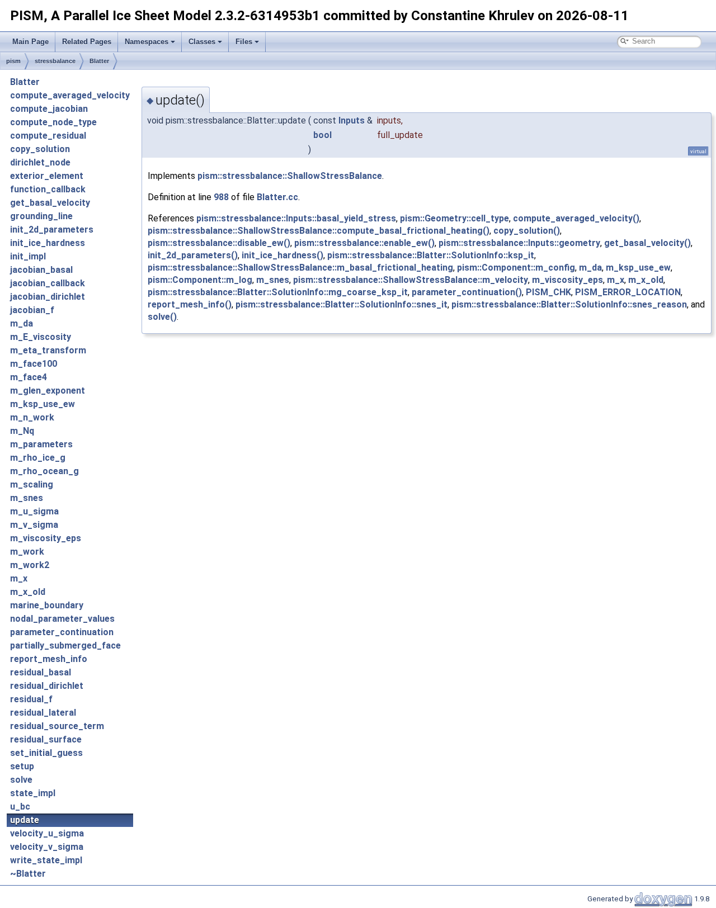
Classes (202, 41)
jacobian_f (32, 310)
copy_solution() (526, 230)
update (24, 820)
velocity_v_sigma (46, 846)
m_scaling (31, 484)
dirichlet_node (40, 162)
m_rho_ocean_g (44, 471)
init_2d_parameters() (193, 255)
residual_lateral (43, 712)
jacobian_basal (41, 269)
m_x (18, 578)
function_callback (48, 189)
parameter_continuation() (467, 292)
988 (221, 197)
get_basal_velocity (50, 202)
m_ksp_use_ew (42, 404)
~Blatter (28, 873)
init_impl (28, 256)
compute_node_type (53, 122)
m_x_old (27, 592)
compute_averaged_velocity (70, 95)
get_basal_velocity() (647, 243)
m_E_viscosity (40, 337)
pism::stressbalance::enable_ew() (364, 243)
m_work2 (29, 565)
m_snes (26, 498)
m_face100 (33, 363)
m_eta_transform (48, 350)
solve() (162, 316)
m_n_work (32, 417)
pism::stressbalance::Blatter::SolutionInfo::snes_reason (569, 304)
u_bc (20, 806)
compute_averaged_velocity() (576, 218)
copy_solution (40, 149)
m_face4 (28, 377)
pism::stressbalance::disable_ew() (219, 243)
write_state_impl (46, 860)
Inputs (351, 120)
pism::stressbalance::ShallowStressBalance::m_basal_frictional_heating (300, 267)
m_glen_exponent (47, 390)
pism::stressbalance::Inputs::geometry (519, 243)
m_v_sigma (34, 524)
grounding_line (41, 216)
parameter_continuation (62, 632)
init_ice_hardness (47, 243)
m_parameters (41, 444)
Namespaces (146, 41)
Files (243, 41)
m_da (21, 323)
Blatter (99, 61)
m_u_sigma (34, 511)
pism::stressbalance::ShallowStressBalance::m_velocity (410, 280)
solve (21, 779)
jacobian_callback (47, 283)
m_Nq (22, 430)
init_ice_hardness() (282, 255)
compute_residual (48, 135)
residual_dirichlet (46, 685)
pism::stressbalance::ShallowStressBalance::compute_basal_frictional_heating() (318, 230)
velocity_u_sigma (47, 833)
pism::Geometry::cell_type (454, 218)
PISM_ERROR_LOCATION (628, 292)
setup (22, 766)
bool (322, 135)
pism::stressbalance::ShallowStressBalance (289, 176)
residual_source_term (57, 726)
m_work (27, 551)
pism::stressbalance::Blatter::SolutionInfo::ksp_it (430, 255)
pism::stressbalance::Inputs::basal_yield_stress (296, 218)
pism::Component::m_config (516, 267)
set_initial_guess (46, 753)
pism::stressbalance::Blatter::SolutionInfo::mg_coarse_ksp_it (278, 292)
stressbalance (55, 61)
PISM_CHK (548, 292)
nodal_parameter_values (62, 618)
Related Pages (86, 41)
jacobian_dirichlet (47, 296)
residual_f (31, 699)
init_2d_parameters (51, 229)
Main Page (30, 41)
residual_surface (46, 739)
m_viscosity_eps (45, 538)
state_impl (32, 793)
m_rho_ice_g (37, 457)
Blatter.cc (277, 197)
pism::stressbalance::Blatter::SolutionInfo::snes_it (341, 304)
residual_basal (40, 672)
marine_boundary (46, 605)
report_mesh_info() (190, 304)
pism (13, 61)
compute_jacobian (49, 108)
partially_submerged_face (65, 645)
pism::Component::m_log (200, 280)
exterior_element (46, 176)
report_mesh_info (48, 659)
